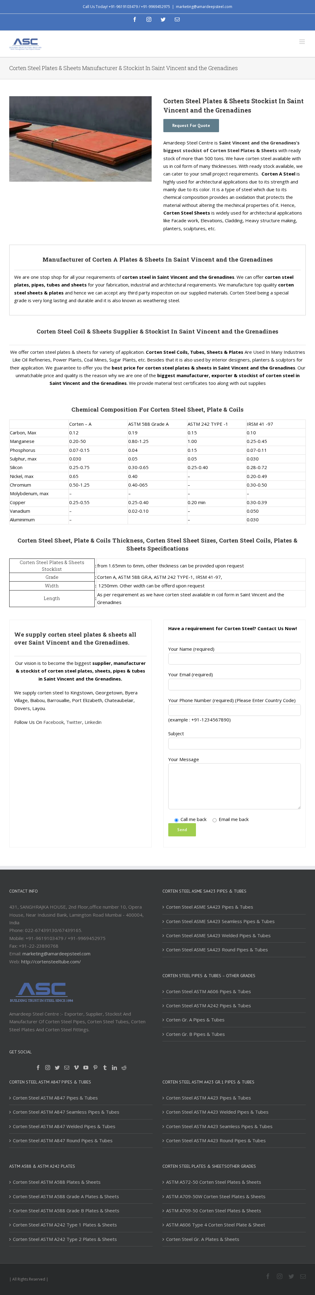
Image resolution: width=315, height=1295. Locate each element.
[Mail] (66, 1067)
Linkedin (93, 722)
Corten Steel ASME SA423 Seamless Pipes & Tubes (220, 921)
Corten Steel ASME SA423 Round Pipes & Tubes (217, 949)
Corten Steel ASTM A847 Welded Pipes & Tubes (64, 1126)
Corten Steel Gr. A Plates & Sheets (202, 1239)
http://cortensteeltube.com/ (51, 961)
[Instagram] (47, 1067)
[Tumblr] (104, 1067)
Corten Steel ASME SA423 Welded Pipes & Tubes (218, 935)
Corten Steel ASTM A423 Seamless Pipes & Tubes (219, 1126)
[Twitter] (57, 1067)
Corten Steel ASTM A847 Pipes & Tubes (55, 1098)
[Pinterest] (95, 1067)
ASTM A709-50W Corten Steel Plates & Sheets (215, 1196)
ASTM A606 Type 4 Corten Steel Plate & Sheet (215, 1225)
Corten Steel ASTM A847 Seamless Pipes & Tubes (66, 1112)
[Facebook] (38, 1067)
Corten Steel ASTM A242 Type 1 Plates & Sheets (65, 1225)
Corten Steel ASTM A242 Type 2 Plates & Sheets (65, 1239)
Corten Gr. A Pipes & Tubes (195, 1020)
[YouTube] (85, 1067)
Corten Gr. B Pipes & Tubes (195, 1034)
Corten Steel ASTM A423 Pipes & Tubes (208, 1098)
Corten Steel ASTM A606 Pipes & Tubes (208, 991)
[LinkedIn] (114, 1067)
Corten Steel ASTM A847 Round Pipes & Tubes (63, 1140)
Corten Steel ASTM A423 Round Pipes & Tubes (216, 1140)
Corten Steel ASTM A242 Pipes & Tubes (208, 1005)
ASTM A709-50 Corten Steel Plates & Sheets (213, 1210)
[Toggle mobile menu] (302, 41)
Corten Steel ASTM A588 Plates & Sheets (57, 1182)
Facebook (53, 722)
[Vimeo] (76, 1067)
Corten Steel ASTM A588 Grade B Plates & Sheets (66, 1210)
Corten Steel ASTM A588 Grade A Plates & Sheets (66, 1196)
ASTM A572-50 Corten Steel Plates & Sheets (213, 1182)
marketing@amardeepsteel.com (204, 6)
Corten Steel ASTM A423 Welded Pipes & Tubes (217, 1112)
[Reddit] (124, 1067)
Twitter (74, 722)
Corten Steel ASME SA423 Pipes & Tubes (209, 907)
